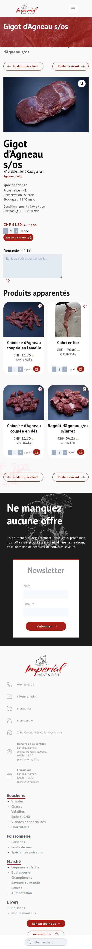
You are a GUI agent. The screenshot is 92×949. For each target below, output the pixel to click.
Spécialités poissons (27, 852)
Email (29, 604)
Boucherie (16, 795)
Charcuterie (20, 827)
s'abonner (44, 626)
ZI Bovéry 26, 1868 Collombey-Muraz (39, 732)
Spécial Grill (20, 816)
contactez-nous (44, 923)
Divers (13, 902)
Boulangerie (20, 872)
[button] (82, 83)
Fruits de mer (21, 847)
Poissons (18, 842)
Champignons (21, 877)
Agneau (8, 176)
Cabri (18, 176)
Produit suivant (68, 66)
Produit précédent (25, 66)
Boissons (18, 908)
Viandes (17, 801)
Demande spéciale (18, 250)
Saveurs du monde (25, 882)
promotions (42, 934)
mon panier (24, 708)
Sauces (16, 888)
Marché (14, 861)
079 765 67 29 (25, 684)
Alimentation (21, 893)
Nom (27, 586)
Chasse (16, 806)
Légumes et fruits (25, 867)
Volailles (18, 811)
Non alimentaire (24, 913)
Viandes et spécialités (28, 822)
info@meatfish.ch (27, 696)
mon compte (25, 720)
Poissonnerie (19, 836)
